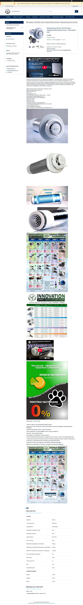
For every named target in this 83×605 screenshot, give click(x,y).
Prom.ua (47, 602)
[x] (27, 508)
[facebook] (26, 508)
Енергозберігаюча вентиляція (12, 24)
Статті (7, 20)
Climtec (42, 22)
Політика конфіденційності (50, 603)
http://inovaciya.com (11, 68)
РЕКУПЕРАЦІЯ (37, 22)
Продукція (31, 22)
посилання (58, 442)
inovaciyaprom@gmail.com (12, 70)
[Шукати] (76, 11)
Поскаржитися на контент (39, 603)
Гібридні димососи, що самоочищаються (11, 28)
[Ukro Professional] (7, 13)
